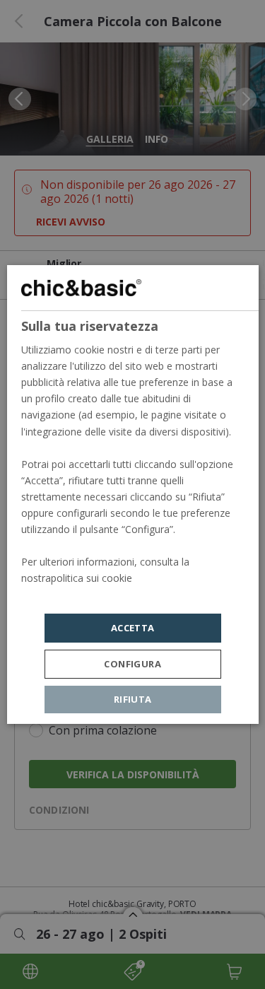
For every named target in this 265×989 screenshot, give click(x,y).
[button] (133, 664)
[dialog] (132, 495)
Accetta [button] (133, 627)
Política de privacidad (68, 595)
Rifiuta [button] (133, 699)
